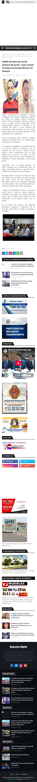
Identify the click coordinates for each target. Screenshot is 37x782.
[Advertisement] (18, 24)
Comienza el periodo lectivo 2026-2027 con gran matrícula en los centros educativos (22, 680)
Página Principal (6, 54)
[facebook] (10, 461)
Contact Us (24, 774)
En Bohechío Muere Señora (20, 755)
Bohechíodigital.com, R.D (18, 48)
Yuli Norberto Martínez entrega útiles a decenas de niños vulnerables (21, 283)
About (17, 774)
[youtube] (27, 465)
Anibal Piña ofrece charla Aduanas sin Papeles (22, 764)
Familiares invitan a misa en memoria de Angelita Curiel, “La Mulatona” (21, 625)
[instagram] (10, 465)
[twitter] (27, 461)
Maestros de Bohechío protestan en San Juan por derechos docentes (23, 634)
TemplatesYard (11, 779)
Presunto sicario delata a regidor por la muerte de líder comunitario (22, 265)
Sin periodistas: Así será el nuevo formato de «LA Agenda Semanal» (22, 273)
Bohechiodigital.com (9, 75)
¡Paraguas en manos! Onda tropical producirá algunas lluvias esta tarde (22, 690)
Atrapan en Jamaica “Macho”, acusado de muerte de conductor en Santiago (22, 615)
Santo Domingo (16, 54)
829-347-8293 (26, 779)
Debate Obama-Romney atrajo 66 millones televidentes (22, 747)
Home (12, 774)
